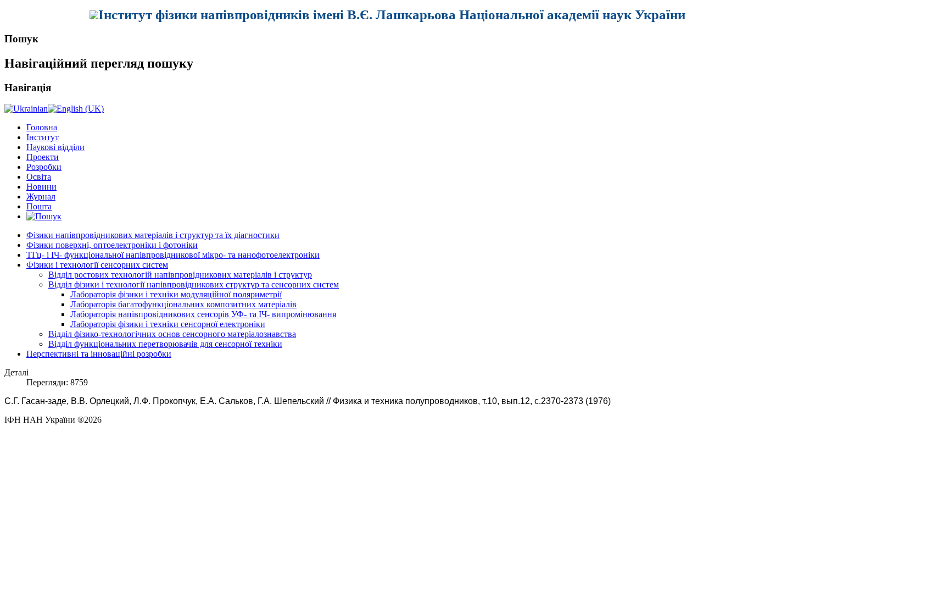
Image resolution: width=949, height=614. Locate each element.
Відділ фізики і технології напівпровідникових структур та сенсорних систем (193, 284)
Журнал (40, 196)
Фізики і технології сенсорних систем (97, 264)
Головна (41, 127)
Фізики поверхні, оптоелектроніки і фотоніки (112, 245)
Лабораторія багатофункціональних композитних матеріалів (183, 304)
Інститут (42, 137)
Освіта (38, 176)
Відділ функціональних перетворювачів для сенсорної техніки (165, 344)
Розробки (44, 167)
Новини (41, 186)
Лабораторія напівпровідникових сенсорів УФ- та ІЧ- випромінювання (203, 314)
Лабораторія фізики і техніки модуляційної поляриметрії (176, 294)
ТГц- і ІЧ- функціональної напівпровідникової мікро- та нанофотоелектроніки (173, 254)
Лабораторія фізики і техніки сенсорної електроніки (167, 324)
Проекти (42, 157)
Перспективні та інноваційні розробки (98, 353)
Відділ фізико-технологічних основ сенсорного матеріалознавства (172, 334)
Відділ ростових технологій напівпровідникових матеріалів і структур (180, 274)
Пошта (39, 206)
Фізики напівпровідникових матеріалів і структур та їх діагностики (153, 235)
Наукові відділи (55, 147)
